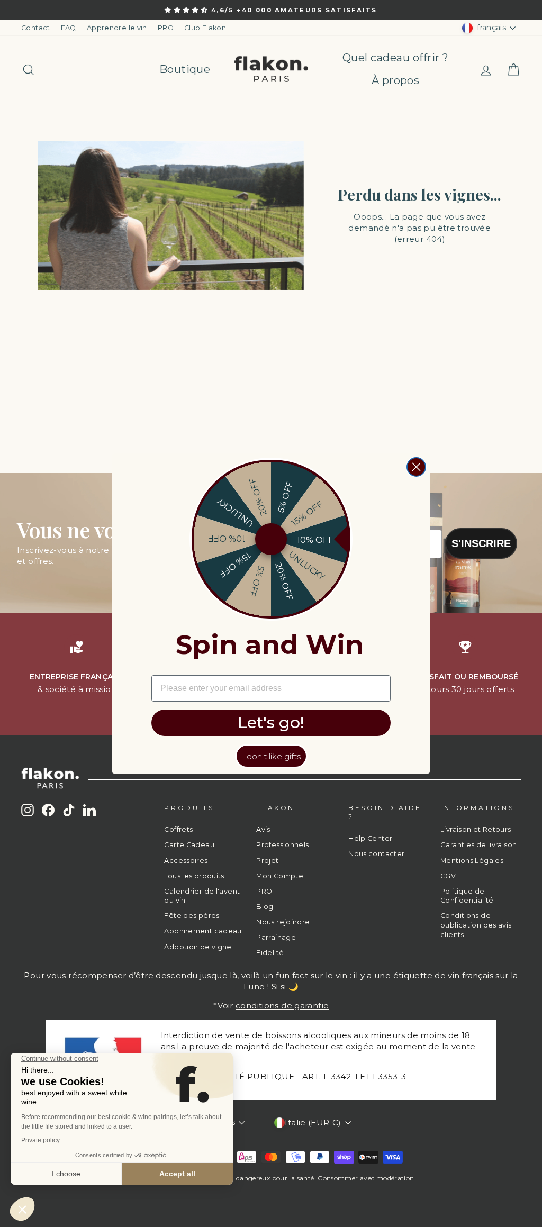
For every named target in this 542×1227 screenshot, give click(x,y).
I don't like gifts (271, 756)
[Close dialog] (416, 467)
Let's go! (271, 722)
